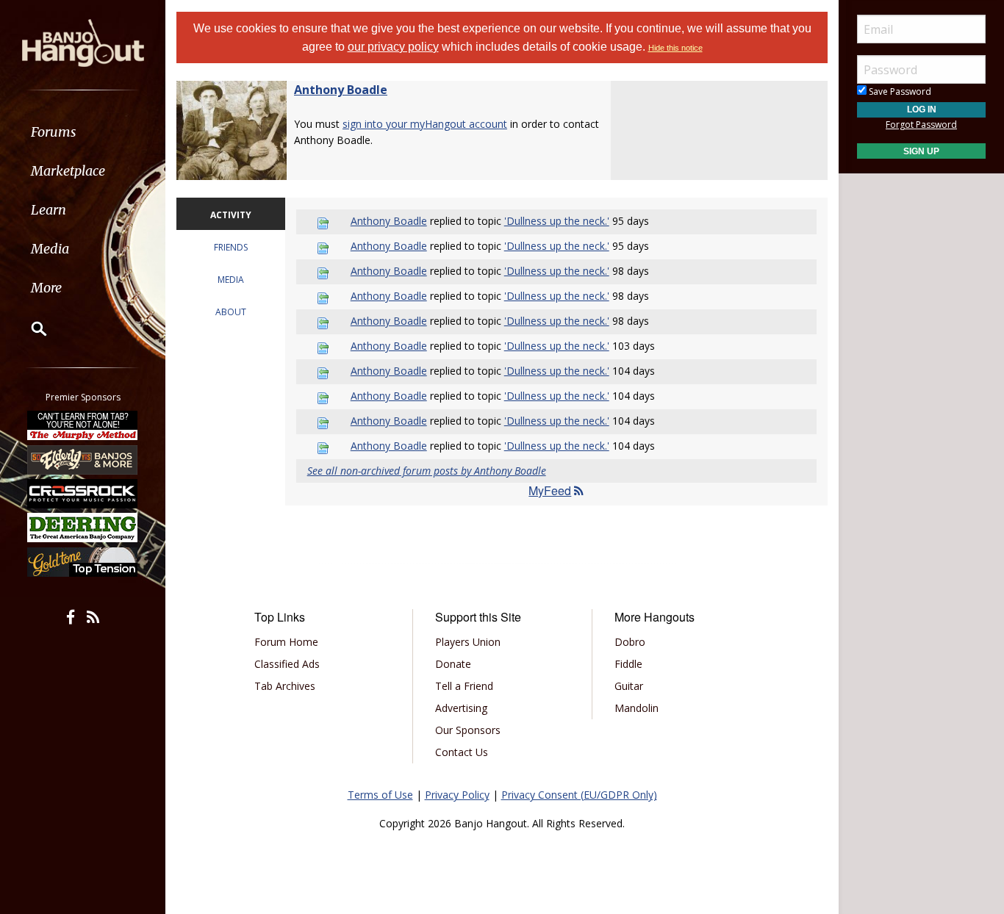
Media (50, 248)
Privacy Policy (457, 795)
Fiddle (628, 664)
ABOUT (230, 312)
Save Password (899, 91)
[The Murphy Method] (83, 425)
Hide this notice (675, 47)
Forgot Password (921, 124)
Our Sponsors (468, 730)
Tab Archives (284, 686)
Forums (53, 131)
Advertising (461, 708)
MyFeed (549, 490)
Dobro (629, 642)
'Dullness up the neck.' (556, 221)
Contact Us (461, 752)
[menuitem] (82, 131)
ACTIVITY (230, 215)
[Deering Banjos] (83, 527)
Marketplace (68, 170)
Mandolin (636, 708)
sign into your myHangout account (425, 124)
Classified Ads (287, 664)
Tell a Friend (464, 686)
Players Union (468, 642)
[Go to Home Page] (83, 42)
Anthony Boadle (340, 90)
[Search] (29, 328)
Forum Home (286, 642)
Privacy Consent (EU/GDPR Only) (579, 795)
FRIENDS (231, 247)
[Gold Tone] (83, 562)
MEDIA (231, 279)
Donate (453, 664)
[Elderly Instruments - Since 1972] (83, 459)
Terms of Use (380, 795)
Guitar (628, 686)
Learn (48, 209)
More (46, 287)
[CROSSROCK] (83, 494)
